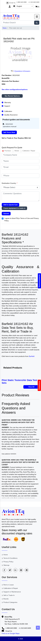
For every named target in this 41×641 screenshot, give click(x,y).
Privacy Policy (8, 562)
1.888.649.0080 (21, 2)
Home (4, 28)
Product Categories (10, 602)
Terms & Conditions (10, 558)
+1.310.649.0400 (33, 2)
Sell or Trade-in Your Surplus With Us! (16, 138)
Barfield (31, 356)
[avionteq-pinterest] (21, 570)
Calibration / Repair (29, 151)
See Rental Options (12, 96)
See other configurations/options (15, 89)
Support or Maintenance (12, 592)
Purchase (8, 151)
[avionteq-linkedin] (27, 570)
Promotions (39, 385)
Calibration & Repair (10, 588)
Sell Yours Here (9, 132)
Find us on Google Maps (10, 633)
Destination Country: (9, 183)
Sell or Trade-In (9, 595)
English (19, 6)
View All (31, 387)
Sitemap (6, 565)
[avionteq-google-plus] (15, 570)
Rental (17, 151)
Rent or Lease (8, 585)
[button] (36, 16)
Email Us (12, 3)
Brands (6, 599)
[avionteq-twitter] (10, 570)
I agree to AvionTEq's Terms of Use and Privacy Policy (21, 219)
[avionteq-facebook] (4, 570)
